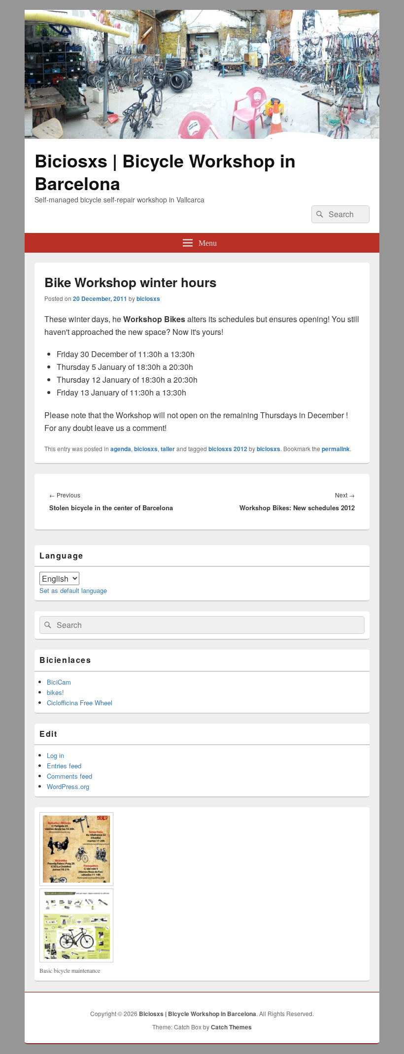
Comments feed (69, 776)
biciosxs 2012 (227, 448)
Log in (55, 755)
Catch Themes (231, 1026)
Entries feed (64, 765)
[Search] (318, 214)
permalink (336, 448)
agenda (120, 448)
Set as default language (73, 590)
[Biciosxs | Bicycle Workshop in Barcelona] (202, 135)
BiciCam (59, 682)
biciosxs (148, 298)
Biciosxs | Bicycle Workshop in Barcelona (165, 171)
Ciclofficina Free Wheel (79, 702)
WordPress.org (68, 786)
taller (168, 448)
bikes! (55, 692)
